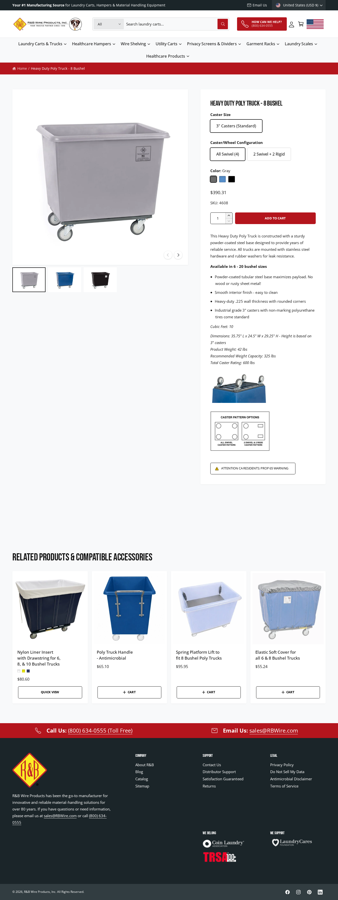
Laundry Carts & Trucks (40, 43)
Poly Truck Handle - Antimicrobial (115, 655)
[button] (301, 24)
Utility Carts (166, 43)
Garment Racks (260, 43)
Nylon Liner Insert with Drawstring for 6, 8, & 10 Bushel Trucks (39, 658)
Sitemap (142, 786)
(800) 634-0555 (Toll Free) (100, 730)
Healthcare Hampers (91, 43)
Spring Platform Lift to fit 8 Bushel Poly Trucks (199, 655)
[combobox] (177, 24)
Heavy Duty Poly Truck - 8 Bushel (58, 68)
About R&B (144, 764)
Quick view (50, 692)
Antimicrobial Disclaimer (291, 778)
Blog (139, 771)
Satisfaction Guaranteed (223, 778)
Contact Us (212, 764)
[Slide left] (168, 255)
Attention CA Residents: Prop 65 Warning (254, 468)
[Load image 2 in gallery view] (64, 279)
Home (22, 68)
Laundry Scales (299, 43)
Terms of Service (284, 786)
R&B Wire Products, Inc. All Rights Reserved (53, 892)
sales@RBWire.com (273, 730)
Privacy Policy (282, 764)
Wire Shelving (133, 43)
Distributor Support (219, 771)
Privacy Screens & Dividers (212, 43)
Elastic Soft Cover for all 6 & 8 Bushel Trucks (277, 655)
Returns (209, 786)
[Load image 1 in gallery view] (29, 279)
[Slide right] (178, 255)
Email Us (260, 5)
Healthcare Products (165, 56)
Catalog (141, 778)
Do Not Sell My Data (287, 771)
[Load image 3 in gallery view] (100, 279)
